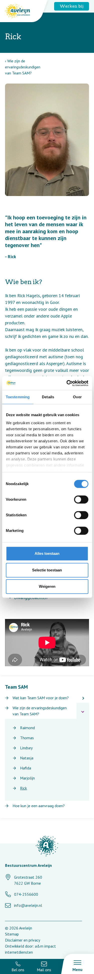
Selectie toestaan (47, 570)
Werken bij (71, 6)
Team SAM (16, 687)
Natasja (26, 757)
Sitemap (12, 934)
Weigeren (47, 586)
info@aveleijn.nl (28, 905)
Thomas (27, 737)
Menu (77, 969)
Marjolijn (27, 778)
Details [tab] (48, 397)
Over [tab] (77, 397)
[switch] (81, 499)
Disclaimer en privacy (22, 940)
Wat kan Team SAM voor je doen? (41, 697)
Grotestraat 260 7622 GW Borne (28, 880)
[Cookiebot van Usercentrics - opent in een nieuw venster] (67, 383)
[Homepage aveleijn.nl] (47, 847)
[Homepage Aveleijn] (21, 11)
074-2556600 (26, 894)
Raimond (27, 727)
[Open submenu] (82, 698)
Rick (23, 788)
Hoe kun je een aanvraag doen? (39, 805)
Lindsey (26, 747)
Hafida (25, 767)
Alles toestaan (47, 553)
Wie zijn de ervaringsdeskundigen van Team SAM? (22, 66)
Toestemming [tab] (18, 397)
